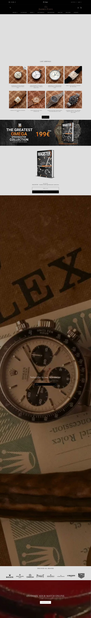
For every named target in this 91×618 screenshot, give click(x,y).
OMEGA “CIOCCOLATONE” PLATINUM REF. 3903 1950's (73, 86)
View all (45, 117)
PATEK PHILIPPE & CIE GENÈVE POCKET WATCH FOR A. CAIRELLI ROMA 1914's (36, 86)
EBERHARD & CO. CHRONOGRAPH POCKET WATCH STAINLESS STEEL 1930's (54, 86)
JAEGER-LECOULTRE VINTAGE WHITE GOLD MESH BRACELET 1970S (54, 111)
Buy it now (45, 191)
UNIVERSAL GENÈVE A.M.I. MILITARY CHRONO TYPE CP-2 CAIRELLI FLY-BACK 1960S (73, 111)
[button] (10, 7)
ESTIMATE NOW (45, 602)
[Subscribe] (55, 384)
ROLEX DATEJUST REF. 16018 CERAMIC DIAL (36, 111)
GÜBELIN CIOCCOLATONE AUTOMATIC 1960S (17, 111)
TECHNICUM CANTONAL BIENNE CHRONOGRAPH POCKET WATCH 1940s (17, 86)
